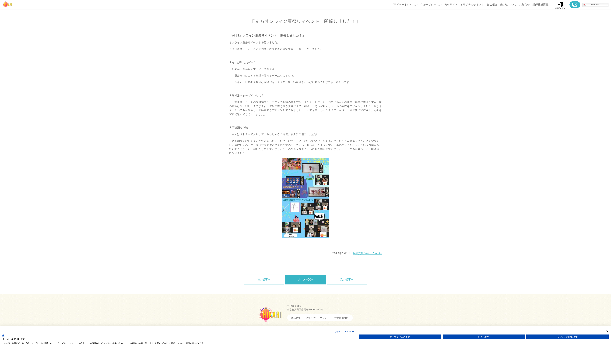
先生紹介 (492, 4)
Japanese (592, 5)
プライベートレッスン (404, 4)
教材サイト (451, 4)
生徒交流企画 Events (367, 253)
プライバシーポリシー (317, 317)
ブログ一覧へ (306, 279)
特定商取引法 (341, 317)
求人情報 (296, 317)
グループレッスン (431, 4)
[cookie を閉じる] (607, 331)
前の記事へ (264, 279)
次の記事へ (347, 279)
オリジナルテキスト (472, 4)
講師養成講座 (541, 4)
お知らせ (524, 4)
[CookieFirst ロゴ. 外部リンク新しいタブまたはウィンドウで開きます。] (3, 335)
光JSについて (508, 4)
